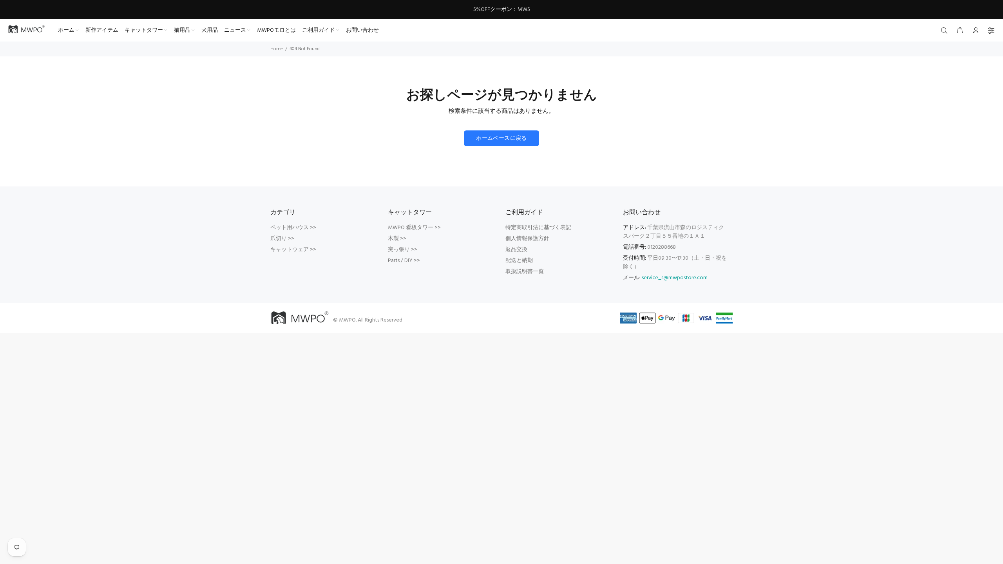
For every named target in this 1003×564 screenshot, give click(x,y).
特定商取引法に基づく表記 (538, 227)
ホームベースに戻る (501, 138)
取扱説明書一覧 (524, 271)
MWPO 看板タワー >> (414, 227)
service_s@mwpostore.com (675, 277)
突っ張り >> (402, 249)
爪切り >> (282, 238)
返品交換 (516, 249)
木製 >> (397, 238)
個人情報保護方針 (527, 238)
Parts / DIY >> (404, 260)
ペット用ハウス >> (293, 227)
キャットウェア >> (293, 249)
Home (276, 49)
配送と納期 (519, 260)
